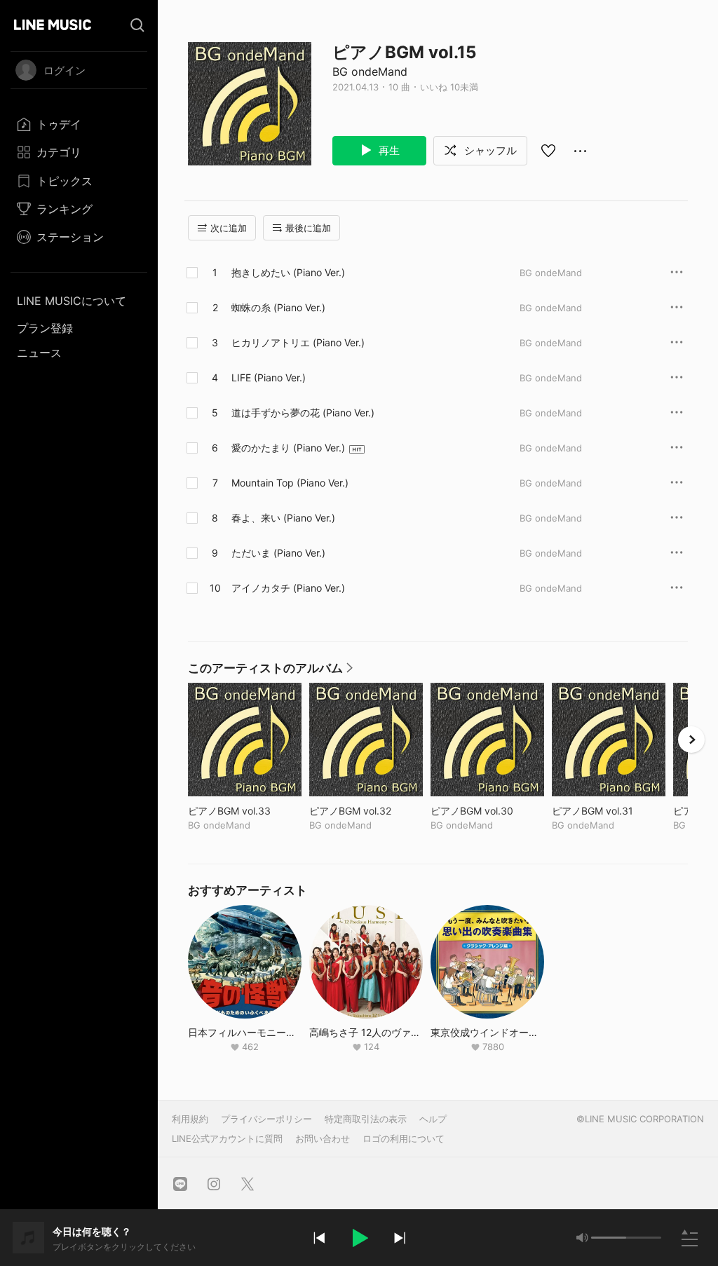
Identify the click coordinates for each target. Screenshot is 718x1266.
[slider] (608, 1238)
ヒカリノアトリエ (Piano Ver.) (298, 342)
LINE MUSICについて (71, 301)
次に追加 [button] (228, 227)
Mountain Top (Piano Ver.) (289, 483)
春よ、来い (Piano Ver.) (283, 518)
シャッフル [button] (489, 150)
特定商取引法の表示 (366, 1118)
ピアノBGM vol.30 (487, 811)
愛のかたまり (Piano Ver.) (288, 448)
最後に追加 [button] (308, 227)
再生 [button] (388, 150)
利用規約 (190, 1118)
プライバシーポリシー (266, 1118)
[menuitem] (79, 124)
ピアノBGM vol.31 (608, 811)
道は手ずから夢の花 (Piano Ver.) (302, 412)
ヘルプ (433, 1118)
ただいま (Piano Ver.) (278, 553)
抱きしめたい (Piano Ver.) (288, 272)
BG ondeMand (369, 71)
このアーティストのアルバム (271, 671)
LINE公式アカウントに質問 (227, 1138)
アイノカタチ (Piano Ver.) (288, 588)
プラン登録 (45, 328)
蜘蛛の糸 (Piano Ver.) (278, 307)
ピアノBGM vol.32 (366, 811)
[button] (359, 1238)
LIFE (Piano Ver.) (268, 377)
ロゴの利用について (404, 1138)
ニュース (39, 353)
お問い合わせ (322, 1138)
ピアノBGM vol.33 (245, 811)
